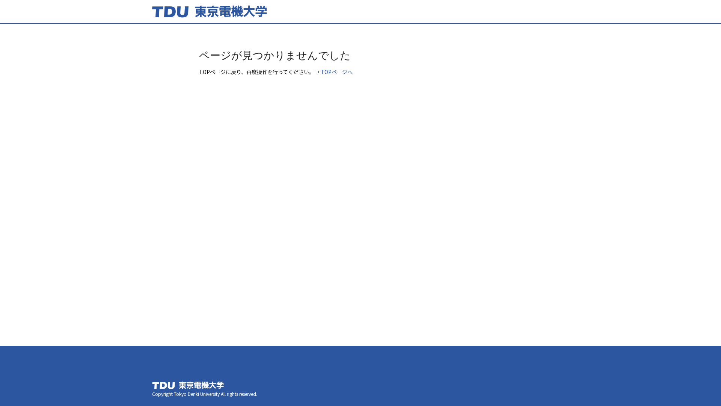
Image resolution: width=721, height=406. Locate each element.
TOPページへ (337, 72)
